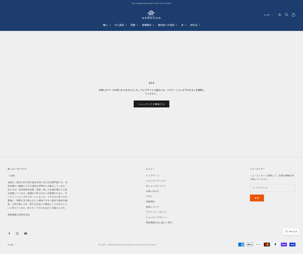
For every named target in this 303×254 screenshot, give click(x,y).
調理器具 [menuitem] (146, 25)
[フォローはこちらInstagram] (17, 233)
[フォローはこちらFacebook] (9, 233)
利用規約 (150, 201)
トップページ (152, 175)
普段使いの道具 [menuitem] (166, 25)
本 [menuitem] (182, 25)
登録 (257, 197)
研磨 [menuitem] (133, 25)
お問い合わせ (152, 191)
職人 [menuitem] (105, 25)
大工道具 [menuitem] (119, 25)
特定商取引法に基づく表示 (159, 222)
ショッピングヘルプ (156, 180)
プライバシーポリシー (157, 211)
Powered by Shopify (146, 244)
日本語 (267, 15)
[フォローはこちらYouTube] (25, 233)
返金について (152, 206)
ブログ (149, 196)
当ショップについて (156, 185)
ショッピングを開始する (151, 104)
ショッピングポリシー (157, 217)
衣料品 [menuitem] (193, 25)
